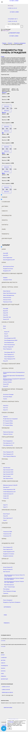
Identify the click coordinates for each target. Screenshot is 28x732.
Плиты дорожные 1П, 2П (8, 443)
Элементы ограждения (9, 596)
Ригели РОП (6, 384)
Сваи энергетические (8, 478)
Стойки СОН (6, 496)
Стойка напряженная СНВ (9, 489)
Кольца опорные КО (7, 567)
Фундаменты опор (8, 543)
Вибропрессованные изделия (12, 273)
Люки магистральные (9, 584)
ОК (9, 728)
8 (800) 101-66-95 (12, 21)
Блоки (4, 262)
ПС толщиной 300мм (8, 423)
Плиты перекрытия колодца (9, 591)
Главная (4, 197)
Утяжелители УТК (7, 535)
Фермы (4, 538)
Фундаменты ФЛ (7, 270)
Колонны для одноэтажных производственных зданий (13, 376)
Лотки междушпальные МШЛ (10, 340)
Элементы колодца (8, 563)
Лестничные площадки (8, 394)
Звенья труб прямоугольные (9, 293)
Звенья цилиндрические (8, 295)
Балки (4, 249)
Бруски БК (5, 310)
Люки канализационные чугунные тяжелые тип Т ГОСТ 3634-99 (14, 582)
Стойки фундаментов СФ (8, 551)
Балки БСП (5, 255)
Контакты (5, 224)
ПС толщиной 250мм (8, 420)
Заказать (6, 106)
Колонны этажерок (7, 382)
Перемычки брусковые (8, 432)
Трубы (4, 501)
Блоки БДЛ (5, 308)
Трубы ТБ (5, 504)
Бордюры (5, 277)
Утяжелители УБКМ (7, 531)
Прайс (4, 229)
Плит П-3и (5, 407)
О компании (6, 201)
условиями (10, 721)
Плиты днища (6, 589)
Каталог (3, 654)
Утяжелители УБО (7, 533)
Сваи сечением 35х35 (8, 471)
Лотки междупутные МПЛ (10, 338)
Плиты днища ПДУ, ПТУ (9, 352)
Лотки (4, 328)
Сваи (3, 463)
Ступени (5, 398)
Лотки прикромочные (9, 342)
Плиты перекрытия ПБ (8, 452)
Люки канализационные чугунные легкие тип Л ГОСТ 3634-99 (14, 575)
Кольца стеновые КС (8, 569)
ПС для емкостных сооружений (10, 418)
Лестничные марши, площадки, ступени (12, 389)
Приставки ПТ (6, 487)
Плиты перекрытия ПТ (9, 356)
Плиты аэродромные (8, 440)
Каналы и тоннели (8, 322)
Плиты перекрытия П (9, 354)
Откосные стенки (7, 299)
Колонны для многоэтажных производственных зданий (14, 373)
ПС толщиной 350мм (8, 425)
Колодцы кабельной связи (11, 363)
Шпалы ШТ (5, 558)
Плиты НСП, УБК (7, 317)
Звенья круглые (6, 291)
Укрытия (5, 523)
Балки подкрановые (7, 257)
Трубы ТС (5, 507)
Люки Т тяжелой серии (9, 586)
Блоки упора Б (6, 513)
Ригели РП (5, 386)
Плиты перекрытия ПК (8, 454)
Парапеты (5, 416)
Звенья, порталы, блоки (10, 287)
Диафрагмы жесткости (9, 282)
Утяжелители (6, 527)
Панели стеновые (8, 412)
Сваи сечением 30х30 (8, 469)
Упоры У (5, 520)
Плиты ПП (5, 361)
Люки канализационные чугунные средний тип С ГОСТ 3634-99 (14, 579)
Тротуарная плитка (7, 279)
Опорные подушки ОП (8, 346)
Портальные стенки (7, 301)
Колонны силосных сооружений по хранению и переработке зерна (14, 379)
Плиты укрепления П (8, 518)
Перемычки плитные (8, 434)
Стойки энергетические (10, 481)
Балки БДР (5, 253)
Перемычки (5, 428)
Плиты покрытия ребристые (9, 456)
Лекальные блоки (7, 297)
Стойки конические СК (8, 493)
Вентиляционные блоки (8, 266)
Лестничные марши (7, 396)
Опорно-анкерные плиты (10, 401)
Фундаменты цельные (8, 555)
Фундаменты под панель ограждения (11, 602)
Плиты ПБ (5, 516)
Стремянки (5, 593)
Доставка (5, 206)
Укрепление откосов (9, 509)
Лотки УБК (5, 315)
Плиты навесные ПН (7, 549)
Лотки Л (6, 333)
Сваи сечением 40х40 (8, 474)
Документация (7, 238)
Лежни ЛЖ (5, 312)
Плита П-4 (5, 409)
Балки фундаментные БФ (9, 259)
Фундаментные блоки (8, 268)
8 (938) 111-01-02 (12, 8)
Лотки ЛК (6, 336)
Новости (5, 211)
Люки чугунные (6, 571)
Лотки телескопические (9, 344)
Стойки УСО (6, 498)
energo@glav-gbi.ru (13, 18)
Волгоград (10, 5)
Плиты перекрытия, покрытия (12, 448)
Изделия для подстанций (10, 304)
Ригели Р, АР (6, 319)
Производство (7, 215)
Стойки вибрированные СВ (9, 491)
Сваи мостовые (6, 467)
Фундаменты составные (8, 553)
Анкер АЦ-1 (5, 405)
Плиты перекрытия (7, 348)
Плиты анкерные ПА (7, 547)
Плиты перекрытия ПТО (9, 358)
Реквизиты (5, 234)
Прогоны (5, 459)
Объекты (5, 220)
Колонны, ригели (7, 368)
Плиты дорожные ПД (8, 445)
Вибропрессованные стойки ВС (10, 485)
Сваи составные (7, 476)
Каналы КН (6, 331)
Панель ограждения (7, 600)
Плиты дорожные (8, 437)
